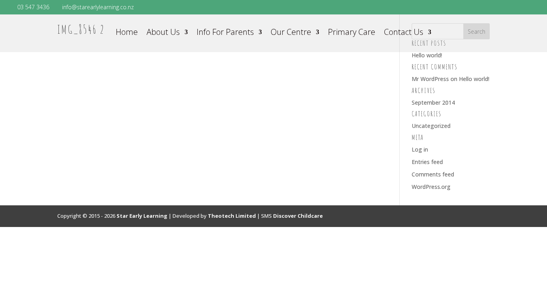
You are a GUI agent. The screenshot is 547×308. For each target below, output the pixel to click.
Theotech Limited (232, 215)
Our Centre (291, 33)
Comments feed (433, 174)
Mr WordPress (430, 79)
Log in (420, 149)
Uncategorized (431, 126)
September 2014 (433, 102)
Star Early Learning (142, 215)
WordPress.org (431, 186)
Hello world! (427, 55)
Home (127, 33)
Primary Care (351, 33)
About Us (163, 33)
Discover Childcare (298, 215)
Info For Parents (225, 33)
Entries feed (427, 162)
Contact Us (403, 33)
